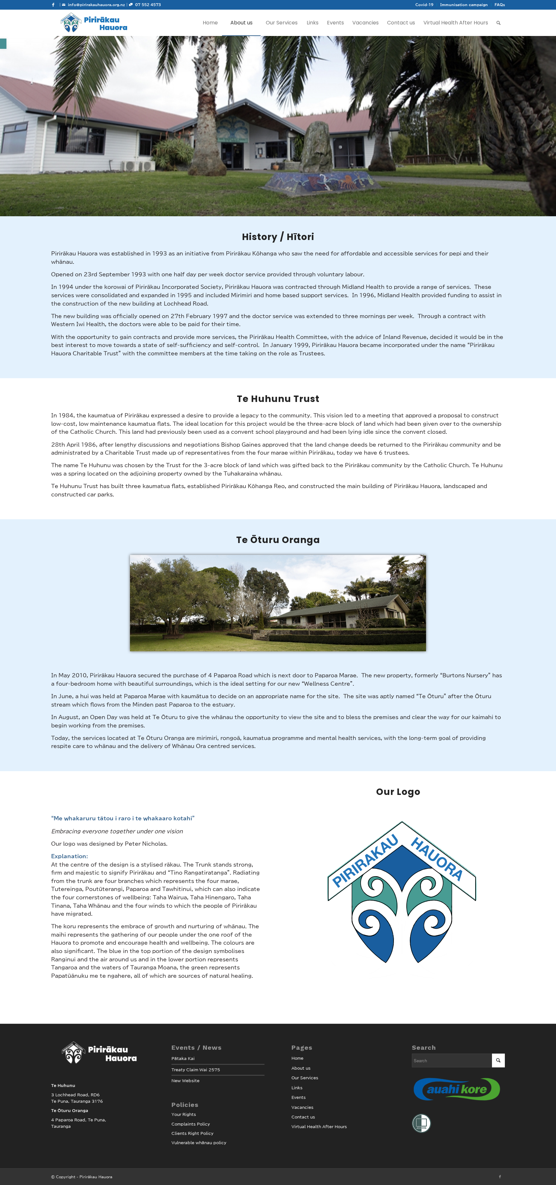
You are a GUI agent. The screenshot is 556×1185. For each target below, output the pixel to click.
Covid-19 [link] (424, 4)
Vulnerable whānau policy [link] (198, 1143)
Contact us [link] (303, 1117)
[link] (3, 44)
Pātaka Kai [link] (183, 1058)
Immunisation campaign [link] (464, 4)
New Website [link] (185, 1081)
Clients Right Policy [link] (192, 1133)
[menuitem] (424, 4)
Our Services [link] (305, 1078)
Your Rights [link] (183, 1114)
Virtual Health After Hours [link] (319, 1126)
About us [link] (301, 1068)
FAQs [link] (500, 4)
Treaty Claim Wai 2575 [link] (195, 1070)
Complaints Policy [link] (190, 1124)
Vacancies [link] (302, 1107)
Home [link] (297, 1058)
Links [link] (297, 1088)
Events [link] (299, 1097)
